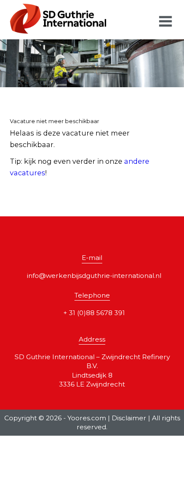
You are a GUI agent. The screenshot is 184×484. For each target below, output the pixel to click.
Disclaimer (129, 418)
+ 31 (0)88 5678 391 (94, 313)
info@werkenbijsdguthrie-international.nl (94, 276)
